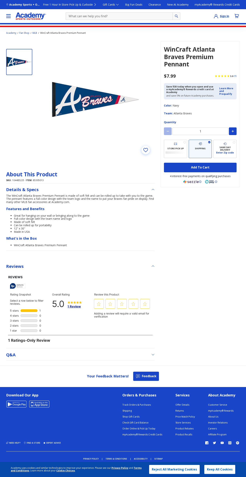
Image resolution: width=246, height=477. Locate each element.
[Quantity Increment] (233, 131)
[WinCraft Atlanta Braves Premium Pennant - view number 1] (19, 62)
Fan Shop (24, 33)
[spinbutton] (200, 131)
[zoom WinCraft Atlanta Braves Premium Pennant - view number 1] (96, 100)
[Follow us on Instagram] (230, 443)
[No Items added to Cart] (237, 16)
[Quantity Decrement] (168, 131)
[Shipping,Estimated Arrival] (200, 149)
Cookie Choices (65, 470)
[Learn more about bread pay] (211, 181)
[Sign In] (216, 16)
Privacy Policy (119, 468)
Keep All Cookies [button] (220, 469)
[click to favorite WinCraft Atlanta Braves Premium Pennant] (145, 150)
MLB (34, 33)
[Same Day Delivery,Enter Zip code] (225, 149)
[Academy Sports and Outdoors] (30, 16)
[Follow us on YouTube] (222, 443)
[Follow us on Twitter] (214, 443)
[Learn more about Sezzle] (192, 181)
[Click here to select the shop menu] (8, 16)
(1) (235, 76)
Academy (11, 33)
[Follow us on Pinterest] (237, 443)
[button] (226, 91)
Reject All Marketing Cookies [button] (174, 469)
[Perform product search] (176, 16)
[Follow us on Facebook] (206, 443)
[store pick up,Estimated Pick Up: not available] (175, 149)
